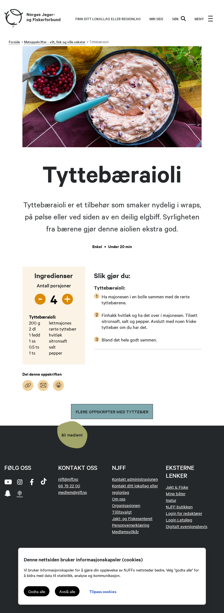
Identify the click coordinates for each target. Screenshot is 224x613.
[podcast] (19, 494)
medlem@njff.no (72, 492)
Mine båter (175, 493)
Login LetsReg (179, 520)
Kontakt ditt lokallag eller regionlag (135, 489)
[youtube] (7, 482)
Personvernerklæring (130, 525)
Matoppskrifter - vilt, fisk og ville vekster (55, 41)
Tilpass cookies (102, 591)
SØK (175, 18)
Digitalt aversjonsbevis (186, 526)
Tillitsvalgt (122, 512)
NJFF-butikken (179, 506)
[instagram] (19, 482)
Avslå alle (67, 591)
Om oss (118, 499)
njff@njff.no (68, 479)
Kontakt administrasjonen (135, 479)
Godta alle (36, 591)
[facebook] (31, 482)
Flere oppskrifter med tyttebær (112, 411)
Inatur (171, 500)
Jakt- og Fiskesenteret (132, 518)
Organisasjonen (126, 505)
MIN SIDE (156, 18)
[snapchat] (7, 494)
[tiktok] (43, 482)
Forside (14, 41)
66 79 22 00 (69, 485)
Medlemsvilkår (125, 531)
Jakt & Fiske (177, 487)
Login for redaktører (184, 513)
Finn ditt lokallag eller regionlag (108, 18)
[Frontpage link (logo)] (13, 18)
